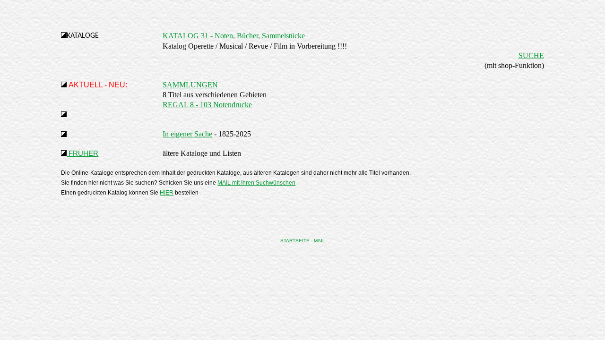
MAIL (319, 240)
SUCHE (531, 55)
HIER (166, 192)
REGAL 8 (178, 105)
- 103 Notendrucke (223, 105)
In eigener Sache (187, 134)
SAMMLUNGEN (190, 85)
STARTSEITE (295, 240)
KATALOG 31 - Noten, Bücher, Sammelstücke (234, 36)
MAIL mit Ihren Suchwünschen (256, 182)
